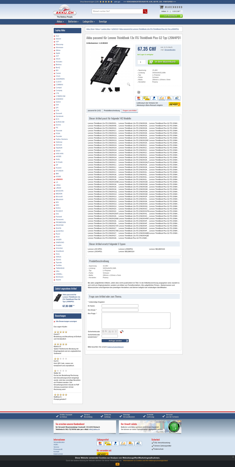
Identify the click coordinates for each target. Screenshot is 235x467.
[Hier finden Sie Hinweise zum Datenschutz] (138, 93)
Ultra (57, 271)
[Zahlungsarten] (157, 98)
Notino (58, 208)
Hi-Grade (59, 162)
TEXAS (58, 260)
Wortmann (59, 277)
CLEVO (58, 82)
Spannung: (142, 70)
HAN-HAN (59, 154)
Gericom (59, 145)
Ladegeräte (89, 21)
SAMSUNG (60, 242)
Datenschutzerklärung (115, 347)
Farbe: (140, 77)
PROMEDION (61, 222)
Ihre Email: (92, 310)
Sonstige (103, 21)
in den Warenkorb (165, 61)
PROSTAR (60, 225)
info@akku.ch (94, 429)
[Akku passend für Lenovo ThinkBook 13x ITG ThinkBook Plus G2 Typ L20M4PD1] (110, 85)
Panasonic (60, 219)
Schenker (59, 248)
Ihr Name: (91, 306)
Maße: (140, 80)
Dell (57, 105)
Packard (59, 217)
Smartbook (60, 251)
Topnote (59, 262)
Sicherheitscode (94, 332)
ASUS (58, 59)
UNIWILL (59, 274)
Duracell (59, 113)
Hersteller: (142, 82)
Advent (58, 39)
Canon (58, 73)
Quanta (58, 228)
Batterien (73, 21)
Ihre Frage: (92, 313)
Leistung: (141, 73)
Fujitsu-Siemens (62, 139)
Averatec (59, 62)
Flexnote (59, 131)
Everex (58, 125)
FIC (57, 128)
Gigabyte (59, 148)
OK (117, 464)
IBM (57, 174)
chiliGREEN (60, 79)
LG (57, 182)
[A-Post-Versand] (174, 104)
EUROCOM (60, 122)
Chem (58, 76)
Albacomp (59, 44)
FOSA (58, 133)
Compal (59, 88)
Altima (58, 50)
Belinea (58, 65)
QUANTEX (60, 231)
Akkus (60, 21)
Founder (59, 136)
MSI (57, 202)
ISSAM (58, 176)
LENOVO (59, 179)
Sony (58, 254)
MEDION (59, 194)
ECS (57, 119)
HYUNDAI (59, 171)
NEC (57, 205)
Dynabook (59, 116)
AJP (57, 42)
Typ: (139, 75)
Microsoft (59, 197)
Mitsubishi (59, 199)
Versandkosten (169, 50)
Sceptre (58, 245)
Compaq (59, 90)
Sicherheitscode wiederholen (94, 336)
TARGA (58, 257)
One (57, 214)
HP (57, 165)
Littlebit (58, 188)
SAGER (58, 240)
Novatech (59, 211)
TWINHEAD (60, 268)
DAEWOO (59, 99)
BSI (57, 70)
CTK (57, 93)
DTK (57, 111)
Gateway (59, 142)
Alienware (59, 47)
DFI (57, 108)
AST (57, 56)
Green (58, 151)
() (89, 2)
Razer (58, 234)
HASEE (58, 156)
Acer (57, 36)
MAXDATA (59, 191)
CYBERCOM (60, 96)
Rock (58, 237)
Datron (58, 102)
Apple (58, 53)
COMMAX (59, 85)
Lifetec (58, 185)
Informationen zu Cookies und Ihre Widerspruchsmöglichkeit (145, 461)
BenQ (58, 68)
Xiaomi (58, 280)
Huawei (58, 168)
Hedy (58, 159)
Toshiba (59, 265)
